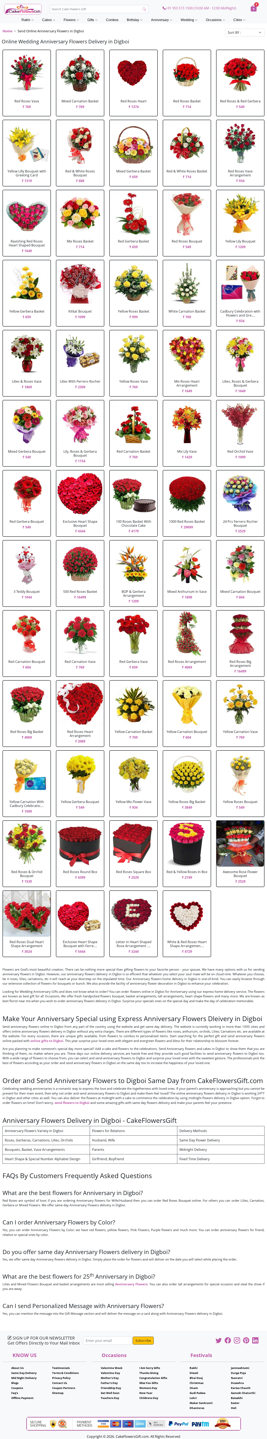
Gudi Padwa (197, 1393)
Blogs (14, 1383)
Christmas (196, 1383)
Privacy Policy (61, 1378)
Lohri (193, 1398)
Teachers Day (110, 1398)
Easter (235, 1403)
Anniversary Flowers (131, 1284)
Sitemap (57, 1393)
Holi (233, 1408)
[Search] (144, 9)
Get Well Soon (110, 1393)
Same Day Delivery (24, 1373)
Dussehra (237, 1383)
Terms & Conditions (65, 1373)
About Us (17, 1368)
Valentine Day (110, 1373)
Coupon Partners (63, 1388)
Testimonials (61, 1368)
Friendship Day (111, 1388)
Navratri (237, 1378)
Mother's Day (110, 1378)
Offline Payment (22, 1398)
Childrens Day (148, 1398)
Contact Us (59, 1383)
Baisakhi (237, 1398)
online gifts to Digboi (46, 1041)
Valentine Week (111, 1368)
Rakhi (194, 1368)
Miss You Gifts (148, 1383)
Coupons (17, 1388)
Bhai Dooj (196, 1378)
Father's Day (109, 1383)
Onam (194, 1388)
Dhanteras (197, 1408)
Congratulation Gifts (153, 1378)
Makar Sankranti (201, 1403)
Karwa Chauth (241, 1388)
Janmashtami (240, 1368)
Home (7, 31)
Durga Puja (238, 1373)
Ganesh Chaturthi (243, 1393)
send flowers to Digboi (72, 1103)
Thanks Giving (148, 1373)
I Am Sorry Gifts (149, 1368)
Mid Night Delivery (24, 1378)
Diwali (194, 1373)
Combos (112, 20)
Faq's (14, 1393)
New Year (145, 1393)
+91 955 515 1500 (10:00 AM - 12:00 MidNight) (201, 8)
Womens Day (148, 1388)
